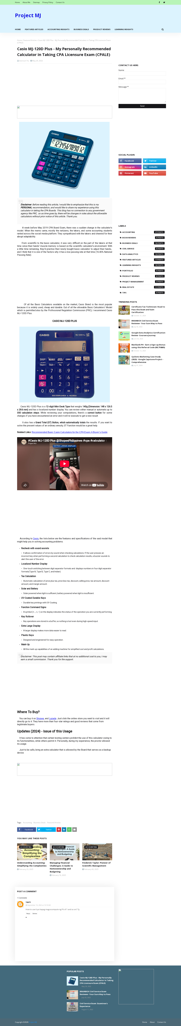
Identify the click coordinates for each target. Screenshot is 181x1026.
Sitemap (36, 2)
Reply (28, 913)
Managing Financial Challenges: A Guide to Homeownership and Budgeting (61, 867)
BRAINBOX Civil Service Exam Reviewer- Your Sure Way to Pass (147, 322)
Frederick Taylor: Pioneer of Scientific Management (96, 864)
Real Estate (139, 287)
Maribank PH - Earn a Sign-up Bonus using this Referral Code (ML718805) (148, 346)
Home (17, 2)
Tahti (28, 902)
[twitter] (164, 2)
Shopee (40, 718)
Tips (139, 292)
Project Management (139, 281)
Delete (35, 913)
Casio (36, 538)
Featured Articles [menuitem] (34, 29)
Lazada (52, 718)
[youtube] (154, 173)
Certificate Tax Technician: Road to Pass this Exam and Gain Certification (148, 309)
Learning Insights (139, 265)
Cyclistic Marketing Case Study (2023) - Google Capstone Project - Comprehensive (147, 359)
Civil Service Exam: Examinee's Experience (94, 1005)
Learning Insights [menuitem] (124, 29)
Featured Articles (30, 40)
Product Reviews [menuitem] (101, 29)
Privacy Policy (47, 2)
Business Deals (40, 822)
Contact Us (60, 2)
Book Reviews (139, 237)
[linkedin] (154, 167)
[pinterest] (130, 173)
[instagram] (130, 167)
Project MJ (28, 15)
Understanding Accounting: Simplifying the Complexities (32, 864)
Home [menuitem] (18, 29)
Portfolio (139, 270)
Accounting (27, 822)
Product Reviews (139, 276)
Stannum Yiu (24, 61)
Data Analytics (139, 254)
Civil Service (139, 248)
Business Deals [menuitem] (81, 29)
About (152, 1022)
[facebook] (159, 2)
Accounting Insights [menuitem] (58, 29)
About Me (26, 2)
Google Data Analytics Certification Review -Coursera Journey (148, 334)
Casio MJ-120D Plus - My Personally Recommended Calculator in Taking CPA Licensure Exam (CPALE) (96, 980)
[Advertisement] (114, 15)
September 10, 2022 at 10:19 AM (39, 905)
